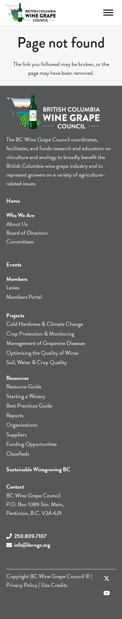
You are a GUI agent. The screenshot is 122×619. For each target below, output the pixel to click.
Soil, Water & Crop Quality (36, 362)
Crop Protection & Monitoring (40, 333)
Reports (14, 415)
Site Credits (54, 585)
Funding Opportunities (31, 444)
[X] (106, 579)
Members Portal (24, 297)
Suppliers (16, 434)
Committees (20, 241)
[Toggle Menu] (108, 12)
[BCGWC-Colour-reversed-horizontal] (31, 12)
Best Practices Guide (29, 405)
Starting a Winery (25, 396)
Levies (12, 287)
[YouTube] (106, 593)
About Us (17, 224)
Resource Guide (23, 386)
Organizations (21, 424)
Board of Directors (27, 232)
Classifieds (17, 453)
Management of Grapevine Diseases (45, 343)
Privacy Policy (21, 585)
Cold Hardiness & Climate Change (44, 324)
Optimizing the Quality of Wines (42, 352)
